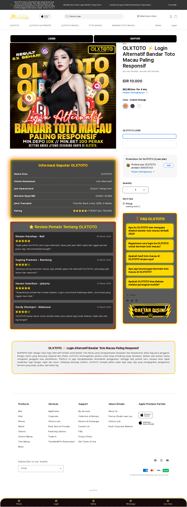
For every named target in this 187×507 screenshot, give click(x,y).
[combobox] (94, 16)
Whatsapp (130, 504)
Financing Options (57, 431)
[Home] (19, 16)
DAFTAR (135, 38)
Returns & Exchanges (88, 421)
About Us (113, 411)
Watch (21, 426)
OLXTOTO (14, 25)
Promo (19, 504)
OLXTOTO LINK (133, 144)
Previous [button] (11, 5)
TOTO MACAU (95, 25)
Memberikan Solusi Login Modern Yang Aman (82, 5)
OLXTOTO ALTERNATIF (40, 25)
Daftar (93, 504)
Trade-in (52, 436)
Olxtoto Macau (25, 436)
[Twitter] (133, 301)
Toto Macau (24, 442)
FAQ (80, 431)
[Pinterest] (137, 301)
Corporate (53, 416)
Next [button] (175, 5)
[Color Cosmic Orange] (125, 106)
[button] (14, 25)
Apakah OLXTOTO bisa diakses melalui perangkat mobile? (145, 283)
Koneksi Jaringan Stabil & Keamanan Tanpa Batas (130, 5)
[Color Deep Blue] (132, 106)
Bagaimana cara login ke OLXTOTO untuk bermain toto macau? (148, 245)
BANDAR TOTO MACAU (123, 25)
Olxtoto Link (54, 421)
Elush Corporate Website (121, 426)
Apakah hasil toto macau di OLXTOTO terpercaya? (144, 257)
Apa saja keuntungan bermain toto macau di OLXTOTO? (148, 270)
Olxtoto (22, 431)
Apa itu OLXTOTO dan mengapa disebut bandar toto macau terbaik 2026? (148, 230)
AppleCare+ (54, 411)
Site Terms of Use (87, 442)
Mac (20, 411)
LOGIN (51, 38)
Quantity (127, 183)
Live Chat (168, 504)
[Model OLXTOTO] (149, 136)
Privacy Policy (85, 436)
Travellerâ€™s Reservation (61, 442)
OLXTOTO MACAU (70, 25)
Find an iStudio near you (120, 416)
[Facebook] (128, 301)
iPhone (21, 421)
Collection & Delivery (88, 416)
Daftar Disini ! (48, 8)
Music (21, 447)
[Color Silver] (139, 106)
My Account (84, 411)
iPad (20, 416)
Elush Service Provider (59, 426)
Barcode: (143, 71)
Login (56, 504)
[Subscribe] (60, 468)
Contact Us (84, 426)
